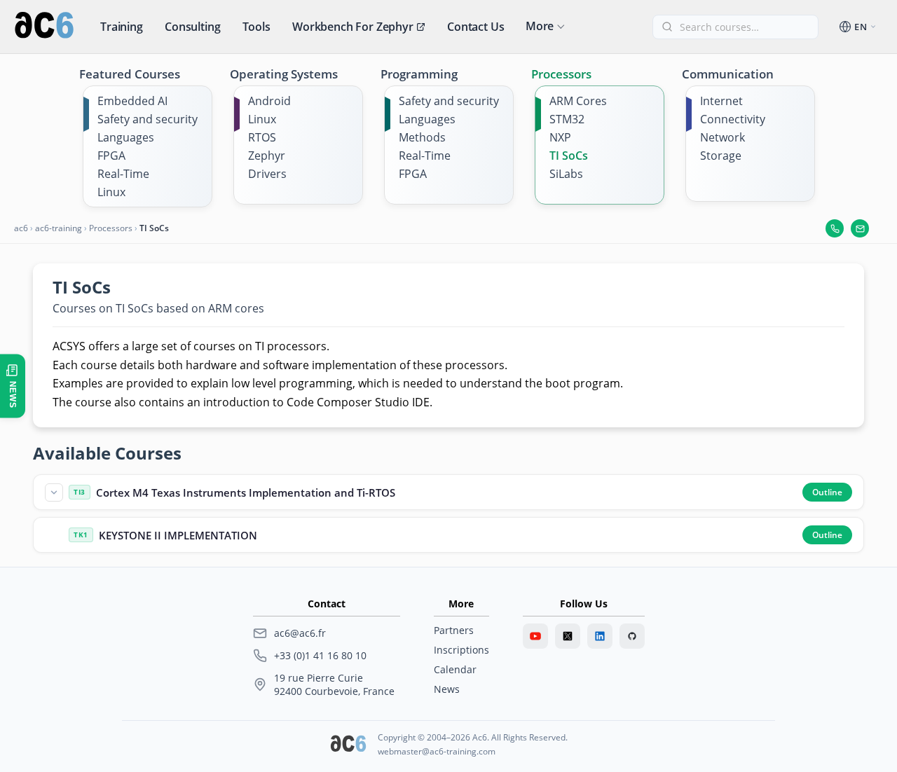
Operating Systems (284, 74)
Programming (419, 74)
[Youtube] (535, 636)
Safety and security (147, 119)
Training (121, 26)
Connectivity (732, 119)
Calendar (455, 669)
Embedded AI (132, 101)
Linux (111, 192)
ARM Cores (578, 101)
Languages (125, 137)
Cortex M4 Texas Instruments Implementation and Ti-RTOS (245, 492)
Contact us (475, 26)
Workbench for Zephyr (352, 26)
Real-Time (123, 173)
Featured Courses (129, 74)
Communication (728, 74)
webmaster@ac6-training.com (436, 751)
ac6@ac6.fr (300, 633)
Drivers (267, 173)
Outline (827, 492)
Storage (720, 155)
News (447, 689)
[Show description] (54, 492)
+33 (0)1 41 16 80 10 (320, 655)
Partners (454, 630)
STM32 (566, 119)
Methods (422, 137)
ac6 (21, 228)
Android (269, 101)
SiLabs (566, 173)
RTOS (262, 137)
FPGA (111, 155)
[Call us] (835, 228)
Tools (256, 26)
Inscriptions (461, 649)
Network (722, 137)
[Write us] (860, 228)
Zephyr (266, 155)
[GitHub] (632, 636)
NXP (560, 137)
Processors (561, 74)
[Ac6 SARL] (348, 744)
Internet (721, 101)
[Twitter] (567, 636)
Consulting (192, 26)
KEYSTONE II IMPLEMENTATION (178, 535)
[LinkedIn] (599, 636)
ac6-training (58, 228)
